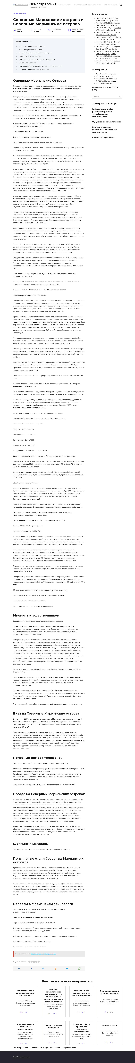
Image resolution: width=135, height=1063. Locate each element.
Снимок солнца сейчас (103, 137)
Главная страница (19, 13)
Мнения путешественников (30, 50)
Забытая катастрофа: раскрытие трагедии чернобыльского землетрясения (102, 112)
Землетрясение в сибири (104, 104)
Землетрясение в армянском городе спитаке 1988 (25, 993)
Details (115, 21)
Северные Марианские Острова (32, 46)
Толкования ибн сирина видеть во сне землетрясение (81, 993)
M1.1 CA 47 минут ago (104, 83)
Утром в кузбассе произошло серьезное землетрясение (81, 1028)
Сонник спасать (109, 1025)
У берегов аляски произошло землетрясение (25, 1026)
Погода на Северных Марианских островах (37, 60)
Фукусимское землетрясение (106, 122)
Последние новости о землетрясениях (109, 992)
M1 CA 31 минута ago (104, 76)
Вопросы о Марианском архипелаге (34, 69)
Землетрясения (43, 4)
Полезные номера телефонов (31, 56)
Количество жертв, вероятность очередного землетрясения (104, 129)
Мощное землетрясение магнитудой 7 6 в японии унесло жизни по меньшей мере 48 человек (53, 995)
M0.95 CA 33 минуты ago (106, 81)
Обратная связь (110, 5)
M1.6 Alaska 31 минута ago (106, 79)
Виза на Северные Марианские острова (35, 53)
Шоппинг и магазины (28, 63)
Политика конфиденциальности (87, 5)
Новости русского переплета (53, 1026)
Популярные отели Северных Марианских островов (40, 66)
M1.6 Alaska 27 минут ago (106, 74)
